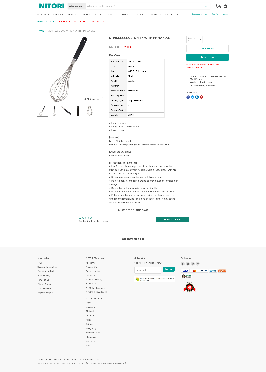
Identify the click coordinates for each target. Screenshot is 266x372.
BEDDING (84, 14)
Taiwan (89, 324)
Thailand (90, 311)
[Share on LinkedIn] (197, 97)
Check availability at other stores (204, 86)
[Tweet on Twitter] (192, 97)
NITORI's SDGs (93, 283)
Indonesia (90, 341)
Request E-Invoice (199, 14)
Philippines (91, 337)
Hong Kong (91, 328)
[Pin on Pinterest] (201, 97)
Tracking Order (44, 288)
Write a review (172, 219)
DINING (71, 14)
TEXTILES (109, 14)
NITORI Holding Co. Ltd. (97, 292)
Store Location (93, 271)
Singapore (90, 307)
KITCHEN (57, 14)
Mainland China (93, 332)
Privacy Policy (44, 284)
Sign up (168, 269)
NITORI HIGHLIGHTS (45, 22)
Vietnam (90, 315)
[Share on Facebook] (188, 97)
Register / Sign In (45, 292)
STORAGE (124, 14)
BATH (96, 14)
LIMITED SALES (97, 22)
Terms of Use (44, 280)
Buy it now (207, 57)
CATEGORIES (171, 14)
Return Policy (43, 275)
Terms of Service (53, 359)
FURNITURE (42, 14)
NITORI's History (94, 279)
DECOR (138, 14)
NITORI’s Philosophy (95, 288)
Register (215, 14)
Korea (88, 319)
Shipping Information (47, 267)
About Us (90, 262)
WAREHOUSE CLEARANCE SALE (72, 22)
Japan (89, 302)
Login (225, 14)
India (88, 345)
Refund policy (70, 359)
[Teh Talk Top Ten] (189, 294)
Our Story (90, 275)
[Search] (206, 6)
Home (40, 31)
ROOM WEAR (153, 14)
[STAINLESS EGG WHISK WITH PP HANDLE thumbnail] (42, 110)
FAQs (39, 262)
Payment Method (45, 271)
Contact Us (91, 267)
